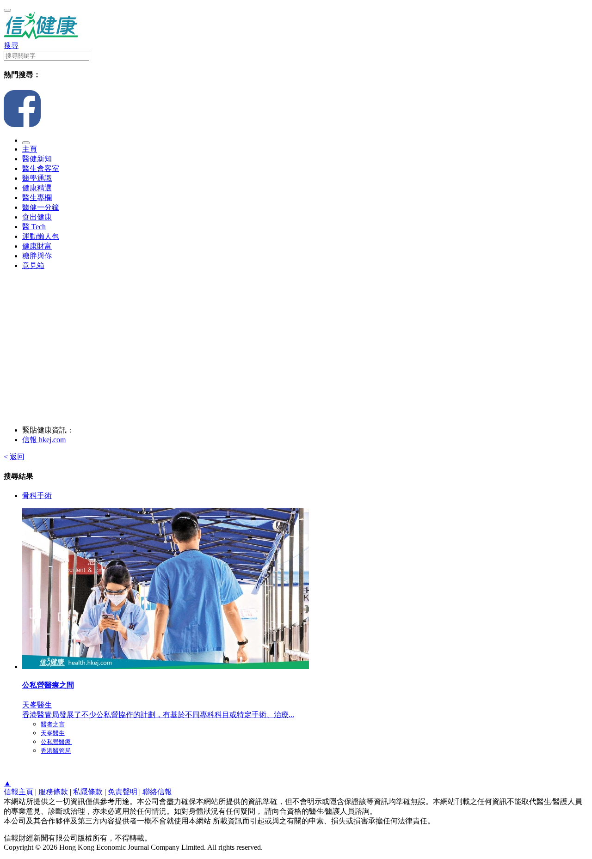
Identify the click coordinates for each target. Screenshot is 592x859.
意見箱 (33, 265)
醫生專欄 (37, 197)
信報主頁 (18, 792)
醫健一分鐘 (40, 207)
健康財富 (37, 246)
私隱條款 (88, 792)
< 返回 (14, 457)
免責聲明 (122, 792)
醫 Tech (34, 227)
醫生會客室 (40, 168)
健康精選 (37, 188)
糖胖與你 (37, 256)
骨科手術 (37, 496)
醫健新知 (37, 159)
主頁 (29, 149)
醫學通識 (37, 178)
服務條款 (53, 792)
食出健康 (37, 217)
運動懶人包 (40, 236)
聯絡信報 (157, 792)
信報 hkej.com (44, 440)
